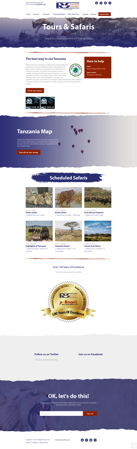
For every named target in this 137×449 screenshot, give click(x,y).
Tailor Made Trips (73, 14)
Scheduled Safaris (59, 14)
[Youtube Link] (96, 3)
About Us (36, 14)
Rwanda (93, 14)
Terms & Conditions (32, 442)
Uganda (85, 14)
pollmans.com (41, 4)
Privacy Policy (44, 442)
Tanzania (46, 14)
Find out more (35, 90)
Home (28, 14)
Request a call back (94, 74)
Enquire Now (104, 14)
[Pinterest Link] (101, 3)
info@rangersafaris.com (96, 68)
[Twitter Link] (105, 3)
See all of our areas (28, 152)
